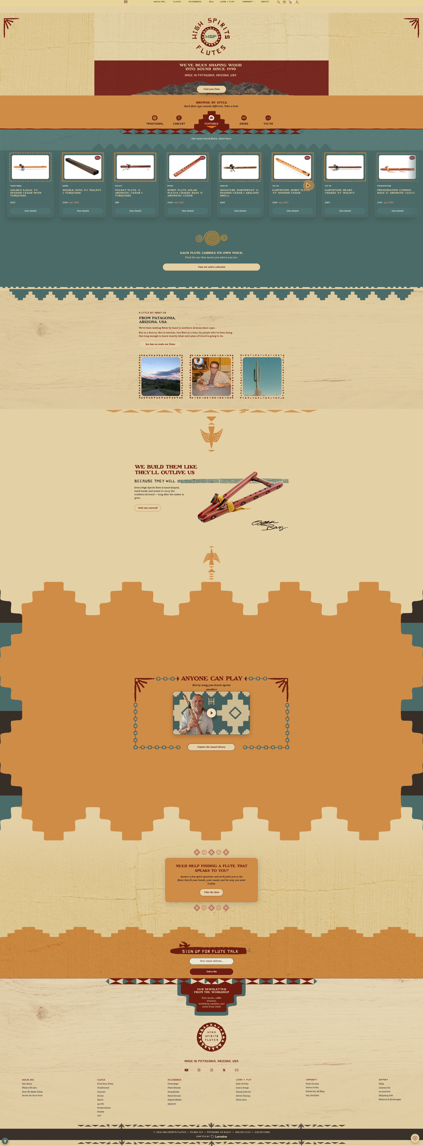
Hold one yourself (147, 508)
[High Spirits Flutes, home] (133, 8)
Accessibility (385, 1092)
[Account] (297, 9)
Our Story (27, 1084)
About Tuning (243, 1096)
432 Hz (100, 1104)
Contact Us (384, 1088)
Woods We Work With (32, 1096)
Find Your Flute (105, 1084)
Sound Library (243, 1092)
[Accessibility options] (5, 1141)
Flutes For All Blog (315, 1091)
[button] (211, 713)
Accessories (174, 1079)
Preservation (104, 1108)
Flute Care (241, 1100)
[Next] (308, 185)
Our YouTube (312, 1095)
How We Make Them (32, 1092)
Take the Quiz (211, 892)
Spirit (100, 1100)
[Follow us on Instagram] (199, 1070)
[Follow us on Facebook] (211, 1070)
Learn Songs (242, 1088)
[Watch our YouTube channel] (186, 1070)
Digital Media (175, 1100)
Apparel (172, 1104)
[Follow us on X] (224, 1070)
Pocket (100, 1112)
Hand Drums (174, 1096)
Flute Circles (312, 1084)
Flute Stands (174, 1088)
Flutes (101, 1079)
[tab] (155, 120)
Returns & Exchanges (390, 1099)
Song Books (173, 1092)
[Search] (278, 8)
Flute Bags (173, 1084)
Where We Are (29, 1088)
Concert (101, 1092)
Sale (99, 1116)
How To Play (242, 1084)
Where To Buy (312, 1088)
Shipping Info (386, 1095)
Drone (100, 1096)
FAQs (381, 1084)
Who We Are (28, 1079)
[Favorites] (284, 9)
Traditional (103, 1088)
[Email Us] (236, 1070)
